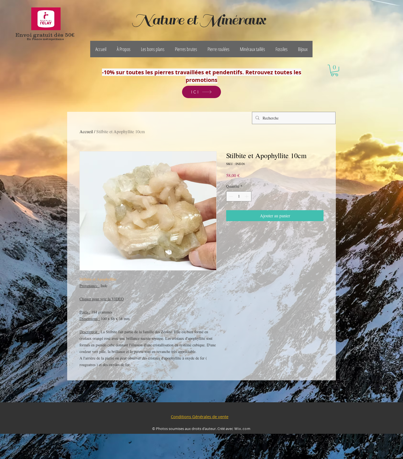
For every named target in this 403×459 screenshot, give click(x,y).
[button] (124, 49)
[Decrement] (230, 196)
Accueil (86, 131)
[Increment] (247, 196)
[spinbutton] (239, 196)
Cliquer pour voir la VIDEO (102, 298)
